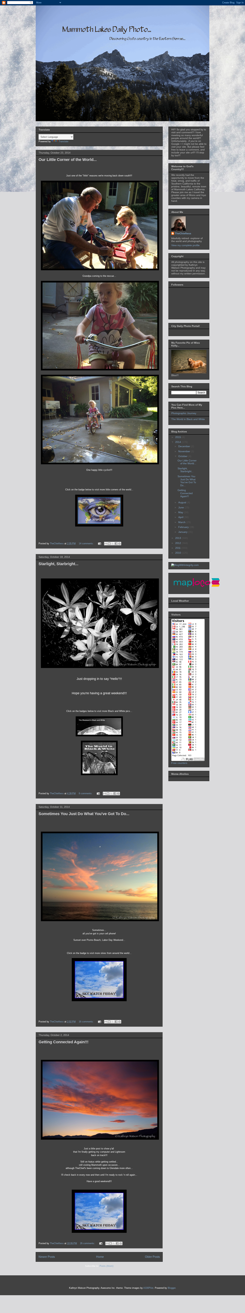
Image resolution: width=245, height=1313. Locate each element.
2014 (178, 442)
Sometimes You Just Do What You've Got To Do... (84, 813)
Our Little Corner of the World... (68, 159)
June (181, 507)
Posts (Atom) (106, 1266)
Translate (63, 141)
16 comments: (86, 1021)
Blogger (171, 1288)
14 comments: (86, 543)
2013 (178, 538)
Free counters (179, 763)
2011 (178, 547)
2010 (178, 552)
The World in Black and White (188, 419)
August (182, 502)
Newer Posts (47, 1256)
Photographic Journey (183, 413)
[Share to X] (112, 543)
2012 (178, 543)
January (183, 531)
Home (100, 1256)
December (184, 446)
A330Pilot (148, 1288)
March (182, 522)
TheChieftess (183, 233)
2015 (178, 437)
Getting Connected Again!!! (63, 1042)
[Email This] (106, 543)
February (183, 527)
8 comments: (86, 793)
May (181, 512)
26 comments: (88, 1243)
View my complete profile (185, 245)
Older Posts (152, 1256)
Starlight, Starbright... (58, 564)
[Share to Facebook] (116, 543)
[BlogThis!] (109, 543)
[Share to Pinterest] (119, 543)
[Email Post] (99, 543)
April (181, 517)
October (183, 456)
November (184, 451)
